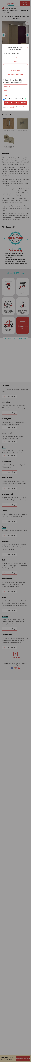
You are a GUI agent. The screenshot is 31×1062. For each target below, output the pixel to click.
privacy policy (24, 106)
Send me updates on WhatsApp (14, 99)
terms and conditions (9, 107)
